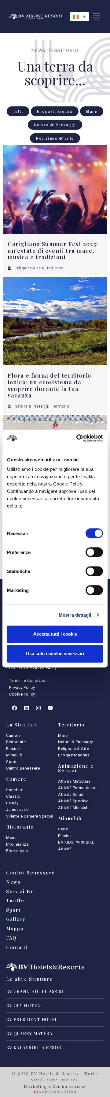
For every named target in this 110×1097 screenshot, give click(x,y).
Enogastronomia (54, 111)
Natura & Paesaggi (55, 124)
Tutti (18, 111)
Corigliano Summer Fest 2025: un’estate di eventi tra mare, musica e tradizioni (53, 250)
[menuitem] (79, 16)
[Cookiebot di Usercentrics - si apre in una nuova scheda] (77, 438)
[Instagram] (38, 708)
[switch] (94, 552)
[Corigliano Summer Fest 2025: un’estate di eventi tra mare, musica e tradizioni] (55, 189)
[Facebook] (14, 708)
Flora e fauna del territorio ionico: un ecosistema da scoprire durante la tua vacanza (49, 385)
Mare (91, 111)
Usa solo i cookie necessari (55, 653)
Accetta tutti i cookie (55, 634)
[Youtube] (50, 708)
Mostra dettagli (75, 615)
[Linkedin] (26, 708)
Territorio (55, 268)
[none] (79, 16)
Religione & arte (55, 138)
